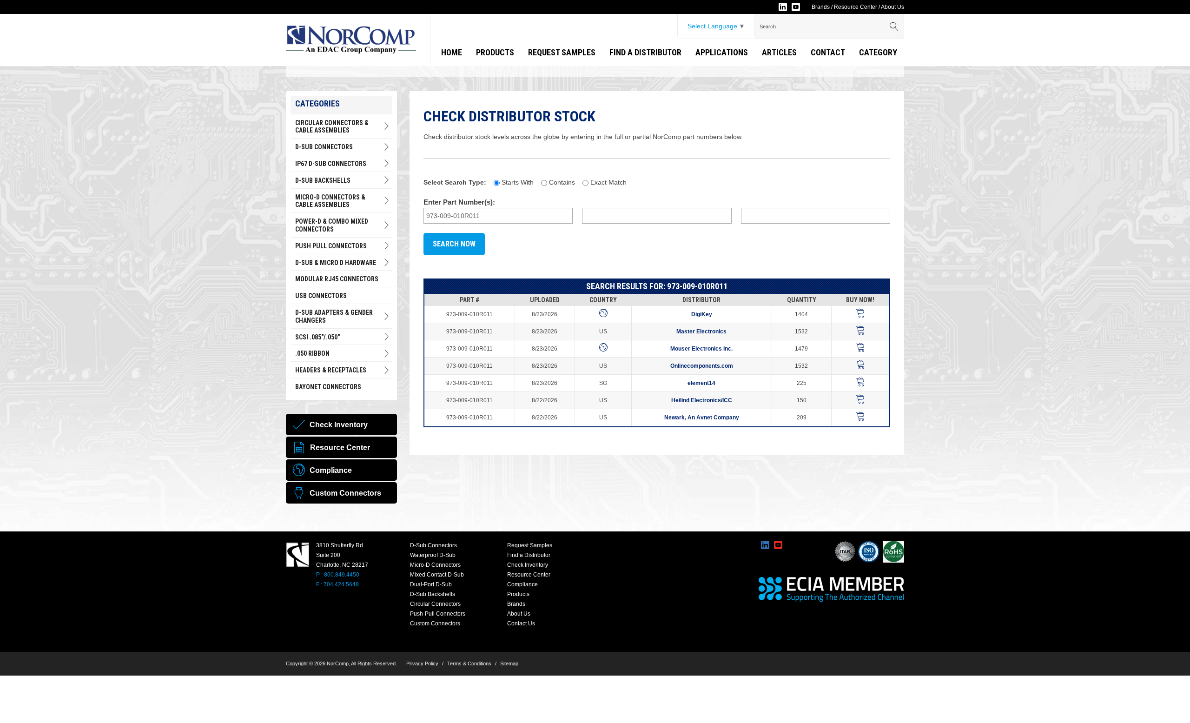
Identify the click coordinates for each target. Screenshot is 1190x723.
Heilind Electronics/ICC (701, 400)
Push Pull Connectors (331, 246)
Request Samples (561, 52)
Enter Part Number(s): (459, 202)
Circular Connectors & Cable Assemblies (332, 126)
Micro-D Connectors (435, 565)
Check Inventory (527, 565)
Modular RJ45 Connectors (336, 279)
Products (495, 52)
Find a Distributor (645, 52)
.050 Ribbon (312, 353)
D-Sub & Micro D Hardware (335, 262)
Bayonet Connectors (328, 387)
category (878, 52)
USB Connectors (321, 295)
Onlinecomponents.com (701, 366)
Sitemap (509, 663)
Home (451, 52)
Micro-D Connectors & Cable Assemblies (330, 201)
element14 (701, 383)
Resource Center (855, 7)
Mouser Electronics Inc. (701, 348)
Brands (821, 7)
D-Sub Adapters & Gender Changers (334, 316)
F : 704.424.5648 (337, 584)
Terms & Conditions (469, 663)
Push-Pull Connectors (437, 613)
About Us (892, 7)
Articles (779, 52)
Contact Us (521, 623)
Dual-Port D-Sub (431, 584)
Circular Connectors (435, 604)
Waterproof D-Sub (433, 555)
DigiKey (701, 314)
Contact (828, 52)
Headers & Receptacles (330, 370)
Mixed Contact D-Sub (437, 574)
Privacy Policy (422, 663)
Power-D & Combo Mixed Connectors (331, 225)
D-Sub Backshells (322, 180)
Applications (721, 52)
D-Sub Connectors (324, 147)
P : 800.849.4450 (337, 574)
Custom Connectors (435, 623)
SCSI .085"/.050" (317, 337)
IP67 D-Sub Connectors (330, 163)
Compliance (522, 584)
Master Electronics (701, 331)
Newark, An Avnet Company (701, 417)
